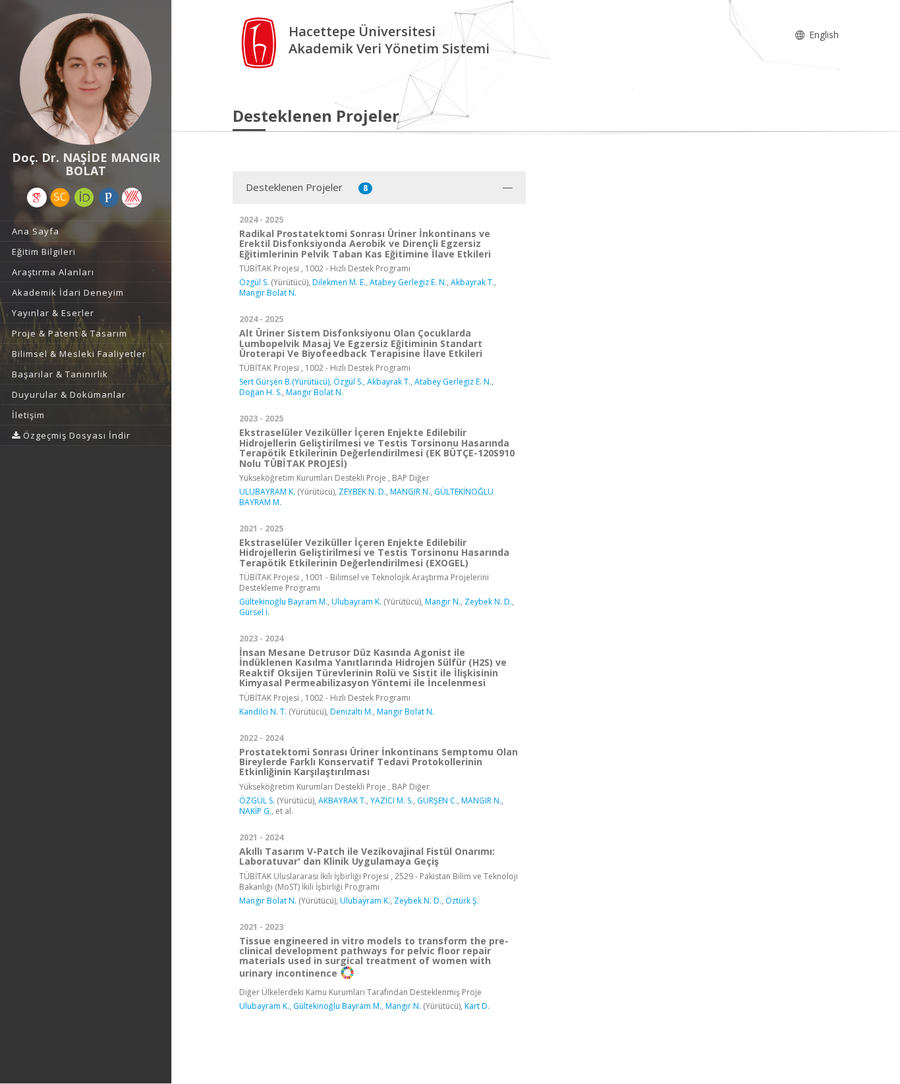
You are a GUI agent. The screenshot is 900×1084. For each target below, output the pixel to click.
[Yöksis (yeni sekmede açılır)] (132, 197)
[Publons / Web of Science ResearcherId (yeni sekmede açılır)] (109, 197)
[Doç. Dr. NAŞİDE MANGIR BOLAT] (85, 79)
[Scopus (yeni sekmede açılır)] (60, 197)
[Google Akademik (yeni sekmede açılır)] (37, 197)
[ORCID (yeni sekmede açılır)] (84, 197)
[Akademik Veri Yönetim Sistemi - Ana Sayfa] (261, 42)
